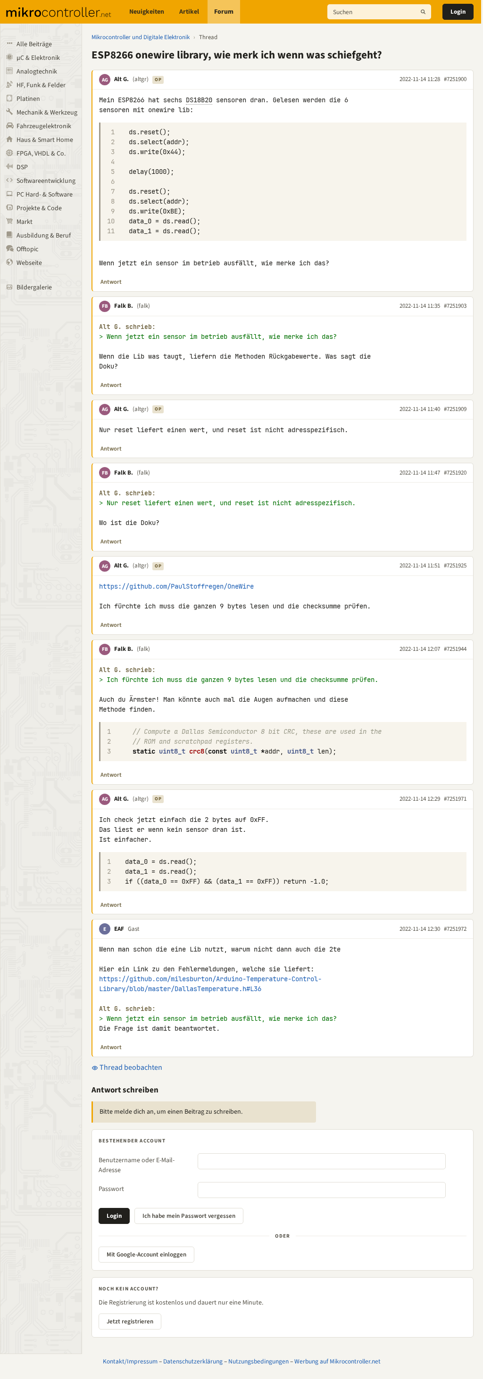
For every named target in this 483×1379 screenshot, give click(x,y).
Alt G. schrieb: (127, 327)
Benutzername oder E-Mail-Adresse (137, 1165)
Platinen (28, 99)
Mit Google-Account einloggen (146, 1254)
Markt (25, 222)
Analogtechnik (37, 71)
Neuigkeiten (146, 11)
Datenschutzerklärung (193, 1361)
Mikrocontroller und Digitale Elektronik (141, 37)
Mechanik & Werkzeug (47, 112)
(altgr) (141, 79)
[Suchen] (423, 12)
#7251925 (455, 565)
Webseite (29, 263)
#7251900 (455, 79)
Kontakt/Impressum (130, 1361)
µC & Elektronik (38, 58)
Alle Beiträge (34, 44)
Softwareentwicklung (46, 181)
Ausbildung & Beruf (44, 235)
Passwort (111, 1189)
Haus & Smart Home (45, 140)
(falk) (143, 306)
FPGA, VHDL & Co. (41, 153)
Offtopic (27, 249)
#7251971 (455, 799)
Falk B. (123, 306)
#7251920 (455, 472)
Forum (223, 11)
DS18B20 (199, 100)
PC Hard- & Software (45, 194)
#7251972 (455, 929)
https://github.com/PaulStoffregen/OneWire (176, 586)
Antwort (111, 282)
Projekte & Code (39, 208)
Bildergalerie (34, 287)
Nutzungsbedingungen (258, 1361)
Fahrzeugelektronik (44, 126)
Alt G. (121, 79)
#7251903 (455, 306)
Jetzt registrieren (130, 1321)
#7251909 (455, 409)
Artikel (189, 11)
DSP (22, 167)
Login (458, 12)
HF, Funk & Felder (41, 85)
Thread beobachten (130, 1067)
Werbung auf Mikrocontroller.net (337, 1361)
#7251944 (455, 649)
